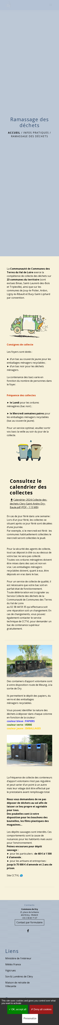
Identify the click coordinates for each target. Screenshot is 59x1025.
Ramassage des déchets (29, 136)
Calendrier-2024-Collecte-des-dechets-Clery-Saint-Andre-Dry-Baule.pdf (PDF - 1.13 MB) (28, 503)
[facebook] (29, 930)
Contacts (29, 905)
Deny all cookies (42, 1009)
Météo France (13, 964)
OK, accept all (18, 1009)
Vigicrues (10, 970)
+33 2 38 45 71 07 (29, 918)
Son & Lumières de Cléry (19, 976)
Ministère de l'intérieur (18, 958)
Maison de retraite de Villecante (17, 984)
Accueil (14, 132)
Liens (12, 951)
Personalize (30, 1018)
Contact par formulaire (29, 922)
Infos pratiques (36, 132)
